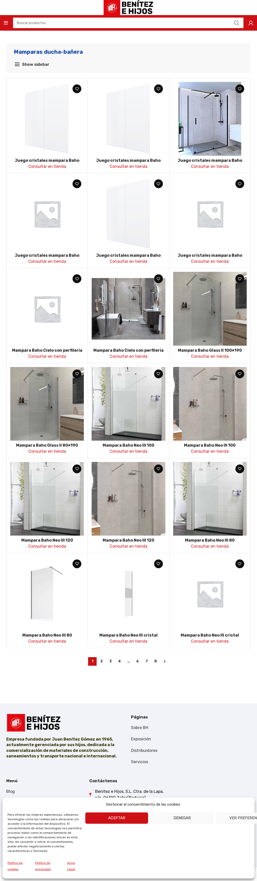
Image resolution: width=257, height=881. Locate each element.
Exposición (141, 739)
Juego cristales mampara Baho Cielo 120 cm (47, 162)
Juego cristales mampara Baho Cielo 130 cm (210, 162)
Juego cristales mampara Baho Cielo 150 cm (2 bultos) (128, 257)
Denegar (182, 818)
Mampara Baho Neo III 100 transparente (210, 447)
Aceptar (116, 818)
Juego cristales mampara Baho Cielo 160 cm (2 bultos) (210, 257)
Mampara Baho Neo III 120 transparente (128, 542)
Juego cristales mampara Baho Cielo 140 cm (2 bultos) (47, 257)
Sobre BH (139, 727)
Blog (10, 791)
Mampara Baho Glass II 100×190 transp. (210, 352)
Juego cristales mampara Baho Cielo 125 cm (128, 162)
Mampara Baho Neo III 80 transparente (47, 637)
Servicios (139, 761)
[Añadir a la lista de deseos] (77, 88)
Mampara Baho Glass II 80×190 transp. (47, 447)
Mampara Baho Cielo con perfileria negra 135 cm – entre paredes (128, 352)
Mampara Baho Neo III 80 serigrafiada (210, 542)
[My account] (251, 23)
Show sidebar (35, 64)
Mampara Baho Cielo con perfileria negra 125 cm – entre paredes (47, 352)
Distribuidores (144, 750)
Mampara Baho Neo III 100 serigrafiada (128, 447)
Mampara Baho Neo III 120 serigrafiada (47, 542)
